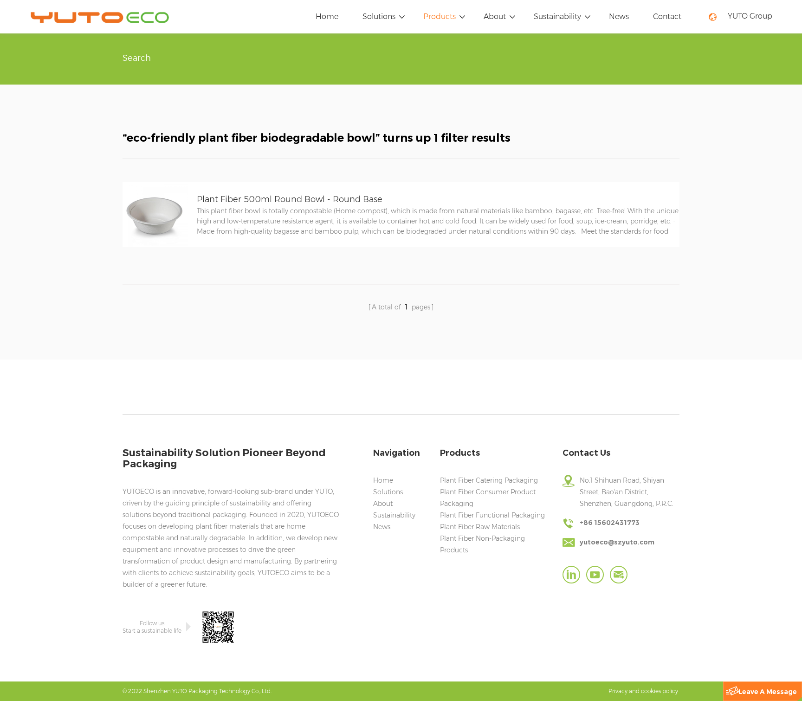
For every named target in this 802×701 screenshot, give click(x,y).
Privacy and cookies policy (643, 691)
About (495, 16)
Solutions (378, 16)
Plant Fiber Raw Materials (480, 527)
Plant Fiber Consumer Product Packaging (488, 498)
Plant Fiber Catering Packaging (489, 480)
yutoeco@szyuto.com (617, 542)
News (619, 16)
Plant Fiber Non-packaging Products (482, 544)
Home (327, 16)
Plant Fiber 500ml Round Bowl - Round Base (289, 199)
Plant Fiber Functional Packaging (492, 515)
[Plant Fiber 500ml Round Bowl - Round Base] (155, 245)
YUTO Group (750, 16)
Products (439, 16)
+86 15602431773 (610, 522)
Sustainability (557, 16)
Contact (667, 16)
